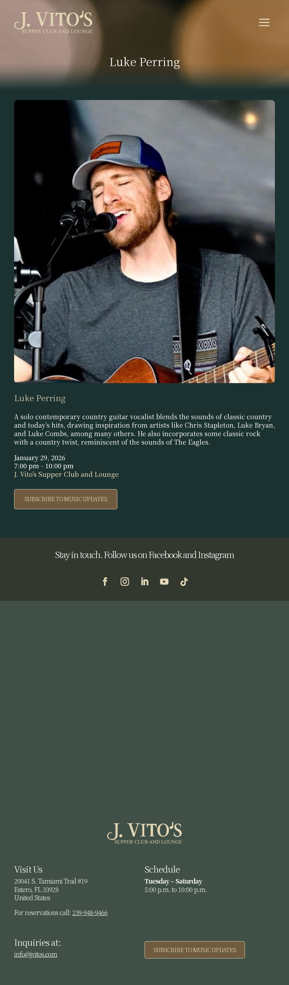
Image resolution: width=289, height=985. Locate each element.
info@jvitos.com (35, 953)
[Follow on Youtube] (164, 581)
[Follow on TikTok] (184, 581)
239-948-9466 (89, 912)
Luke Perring (40, 398)
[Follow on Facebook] (105, 581)
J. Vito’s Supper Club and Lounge (66, 474)
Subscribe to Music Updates (65, 499)
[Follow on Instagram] (124, 581)
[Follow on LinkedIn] (144, 581)
